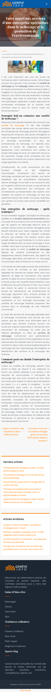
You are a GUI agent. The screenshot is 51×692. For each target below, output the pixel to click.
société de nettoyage (12, 125)
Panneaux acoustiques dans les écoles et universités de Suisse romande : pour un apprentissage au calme (22, 492)
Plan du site (25, 690)
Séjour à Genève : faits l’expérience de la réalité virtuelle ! (14, 431)
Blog (5, 51)
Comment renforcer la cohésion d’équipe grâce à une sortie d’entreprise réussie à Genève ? (37, 434)
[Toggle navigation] (46, 4)
